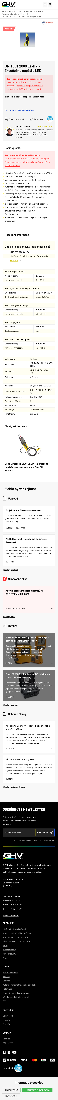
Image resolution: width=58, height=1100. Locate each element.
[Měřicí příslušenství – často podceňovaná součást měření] (29, 737)
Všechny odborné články (14, 787)
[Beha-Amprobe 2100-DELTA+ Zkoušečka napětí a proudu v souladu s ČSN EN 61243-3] (29, 453)
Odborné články (17, 714)
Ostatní (7, 1032)
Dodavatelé (8, 1015)
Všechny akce (9, 616)
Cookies (6, 1038)
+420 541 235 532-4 (11, 896)
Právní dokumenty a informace (16, 993)
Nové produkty (9, 953)
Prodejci (6, 1020)
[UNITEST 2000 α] (28, 40)
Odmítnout (11, 1090)
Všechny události (10, 570)
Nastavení (11, 1095)
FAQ (4, 1001)
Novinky (12, 625)
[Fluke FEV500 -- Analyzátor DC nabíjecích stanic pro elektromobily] (29, 685)
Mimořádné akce (17, 578)
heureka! (8, 1068)
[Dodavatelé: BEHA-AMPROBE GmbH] (47, 23)
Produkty (8, 923)
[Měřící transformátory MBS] (29, 769)
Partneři (8, 1009)
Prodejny (7, 1024)
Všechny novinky (10, 705)
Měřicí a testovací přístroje (15, 929)
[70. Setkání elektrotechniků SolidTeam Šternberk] (29, 550)
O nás (6, 966)
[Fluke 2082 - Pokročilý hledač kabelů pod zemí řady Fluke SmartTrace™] (29, 650)
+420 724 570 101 (44, 126)
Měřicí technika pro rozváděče (16, 941)
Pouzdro (14, 260)
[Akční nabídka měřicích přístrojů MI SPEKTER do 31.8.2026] (29, 599)
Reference (7, 988)
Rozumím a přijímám (37, 1090)
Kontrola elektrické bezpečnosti (17, 933)
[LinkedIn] (9, 1053)
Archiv (5, 958)
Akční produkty (9, 949)
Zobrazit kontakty (11, 915)
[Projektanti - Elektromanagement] (29, 519)
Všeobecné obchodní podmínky (16, 997)
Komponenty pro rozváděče (15, 937)
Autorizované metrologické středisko (20, 984)
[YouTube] (14, 1053)
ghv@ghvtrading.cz (11, 900)
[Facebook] (4, 1053)
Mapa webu (8, 1042)
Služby (5, 945)
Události (13, 498)
